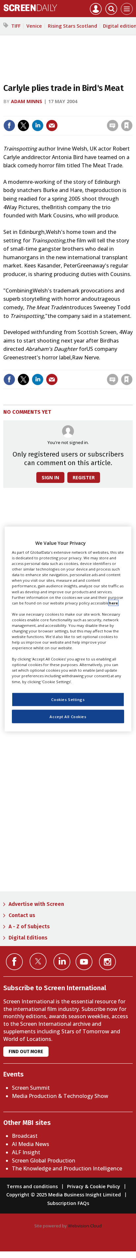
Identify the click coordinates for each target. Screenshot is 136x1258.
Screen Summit (31, 1087)
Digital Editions (28, 938)
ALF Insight (26, 1152)
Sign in (40, 111)
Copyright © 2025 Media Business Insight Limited (63, 1194)
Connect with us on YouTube (84, 961)
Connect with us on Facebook (14, 961)
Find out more (26, 1051)
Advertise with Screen (36, 904)
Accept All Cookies (68, 716)
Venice (34, 26)
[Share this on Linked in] (38, 125)
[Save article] (127, 125)
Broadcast (25, 1135)
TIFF (15, 26)
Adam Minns (26, 101)
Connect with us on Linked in (61, 961)
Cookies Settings (68, 699)
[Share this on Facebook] (9, 125)
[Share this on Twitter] (23, 125)
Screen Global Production (43, 1160)
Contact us (22, 915)
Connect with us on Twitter (38, 961)
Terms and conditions (32, 1186)
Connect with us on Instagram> (107, 961)
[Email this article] (52, 125)
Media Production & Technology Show (60, 1096)
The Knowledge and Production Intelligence (67, 1168)
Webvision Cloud (85, 1226)
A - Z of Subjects (29, 926)
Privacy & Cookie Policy (93, 1186)
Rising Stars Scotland (72, 26)
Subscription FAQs (68, 1203)
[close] (132, 111)
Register (84, 477)
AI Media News (30, 1144)
